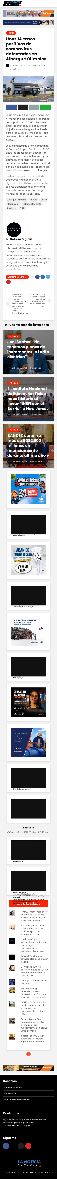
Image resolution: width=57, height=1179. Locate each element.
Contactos (10, 1093)
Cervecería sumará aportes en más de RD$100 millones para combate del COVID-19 (34, 971)
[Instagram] (13, 1146)
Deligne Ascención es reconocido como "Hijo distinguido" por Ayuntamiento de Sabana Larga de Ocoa (34, 1025)
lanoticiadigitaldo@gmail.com (18, 1122)
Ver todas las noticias (17, 277)
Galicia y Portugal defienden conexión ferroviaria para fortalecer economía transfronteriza (34, 993)
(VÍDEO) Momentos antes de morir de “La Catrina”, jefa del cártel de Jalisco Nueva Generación (34, 916)
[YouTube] (28, 1146)
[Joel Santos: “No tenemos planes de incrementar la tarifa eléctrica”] (28, 352)
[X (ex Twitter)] (21, 1146)
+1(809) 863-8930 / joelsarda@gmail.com (24, 1119)
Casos (43, 199)
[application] (28, 524)
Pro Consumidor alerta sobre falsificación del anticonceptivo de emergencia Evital (32, 930)
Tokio (22, 208)
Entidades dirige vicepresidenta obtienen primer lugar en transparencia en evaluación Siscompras (33, 945)
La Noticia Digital (17, 65)
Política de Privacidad (16, 1099)
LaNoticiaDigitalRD (32, 204)
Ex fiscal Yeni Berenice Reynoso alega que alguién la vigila (34, 959)
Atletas (33, 199)
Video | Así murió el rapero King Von (34, 982)
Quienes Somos (13, 1087)
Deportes (11, 33)
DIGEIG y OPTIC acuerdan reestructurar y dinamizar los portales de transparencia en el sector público (34, 1008)
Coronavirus (13, 204)
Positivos (11, 208)
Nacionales (13, 336)
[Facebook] (6, 1146)
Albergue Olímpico (16, 199)
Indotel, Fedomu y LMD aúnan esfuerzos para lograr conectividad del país (32, 1040)
